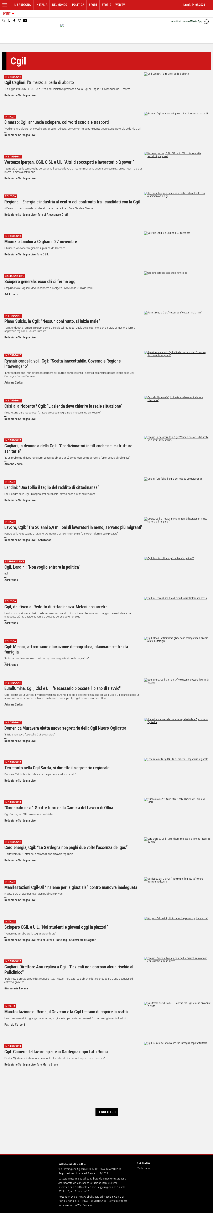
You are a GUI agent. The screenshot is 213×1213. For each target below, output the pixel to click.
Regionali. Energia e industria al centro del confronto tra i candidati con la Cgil (72, 201)
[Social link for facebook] (14, 20)
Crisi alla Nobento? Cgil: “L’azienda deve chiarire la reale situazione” (63, 406)
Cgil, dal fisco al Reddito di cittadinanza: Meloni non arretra (56, 606)
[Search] (3, 21)
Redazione (143, 1168)
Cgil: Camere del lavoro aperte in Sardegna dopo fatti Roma (56, 1051)
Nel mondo (59, 5)
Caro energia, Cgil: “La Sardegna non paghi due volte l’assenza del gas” (66, 847)
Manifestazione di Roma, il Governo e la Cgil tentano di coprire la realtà (66, 1011)
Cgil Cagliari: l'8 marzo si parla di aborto (39, 82)
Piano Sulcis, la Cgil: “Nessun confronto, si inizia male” (52, 321)
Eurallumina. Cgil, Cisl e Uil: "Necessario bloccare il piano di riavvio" (62, 688)
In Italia (41, 5)
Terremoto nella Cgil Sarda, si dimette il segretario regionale (56, 767)
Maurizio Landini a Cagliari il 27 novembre (40, 241)
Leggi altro (107, 1112)
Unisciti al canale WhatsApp (186, 21)
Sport (93, 5)
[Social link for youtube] (25, 20)
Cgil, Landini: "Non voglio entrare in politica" (42, 567)
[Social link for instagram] (19, 20)
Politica (78, 5)
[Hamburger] (4, 4)
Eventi (6, 13)
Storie (106, 5)
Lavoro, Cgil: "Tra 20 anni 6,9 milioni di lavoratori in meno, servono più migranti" (73, 527)
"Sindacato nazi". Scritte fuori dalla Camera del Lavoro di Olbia (58, 807)
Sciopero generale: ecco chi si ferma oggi (40, 281)
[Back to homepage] (28, 1171)
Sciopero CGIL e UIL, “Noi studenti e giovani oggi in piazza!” (56, 927)
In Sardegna (22, 5)
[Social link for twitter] (9, 20)
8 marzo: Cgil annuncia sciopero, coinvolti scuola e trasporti (56, 122)
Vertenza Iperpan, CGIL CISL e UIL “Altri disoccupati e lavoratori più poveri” (69, 162)
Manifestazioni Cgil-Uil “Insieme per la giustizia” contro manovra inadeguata (70, 887)
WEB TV (120, 5)
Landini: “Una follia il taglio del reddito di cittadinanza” (51, 487)
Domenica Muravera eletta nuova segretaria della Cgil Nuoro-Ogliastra (65, 728)
